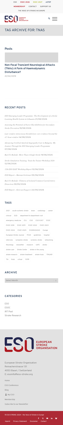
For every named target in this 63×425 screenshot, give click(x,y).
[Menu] (54, 19)
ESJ (25, 220)
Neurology (9, 245)
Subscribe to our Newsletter (16, 404)
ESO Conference (11, 385)
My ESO (10, 395)
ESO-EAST (39, 220)
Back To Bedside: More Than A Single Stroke (23, 154)
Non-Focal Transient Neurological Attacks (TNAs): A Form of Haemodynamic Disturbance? (30, 69)
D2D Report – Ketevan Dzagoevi (18, 189)
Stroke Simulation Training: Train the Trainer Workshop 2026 (30, 160)
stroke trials (39, 255)
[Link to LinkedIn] (52, 418)
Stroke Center (22, 250)
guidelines (37, 235)
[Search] (49, 19)
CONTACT (33, 6)
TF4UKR (49, 255)
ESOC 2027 (37, 2)
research (30, 245)
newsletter (20, 245)
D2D (15, 216)
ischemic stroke (36, 240)
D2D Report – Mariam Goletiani (18, 175)
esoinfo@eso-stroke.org (20, 374)
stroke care (10, 250)
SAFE (38, 245)
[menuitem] (15, 2)
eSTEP (48, 2)
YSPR (27, 259)
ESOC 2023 (44, 225)
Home (7, 381)
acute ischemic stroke (20, 211)
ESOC (48, 220)
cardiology (41, 211)
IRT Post (9, 312)
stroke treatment (26, 255)
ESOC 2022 (32, 225)
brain (33, 211)
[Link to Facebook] (38, 418)
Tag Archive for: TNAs (25, 30)
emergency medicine (13, 220)
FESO (29, 235)
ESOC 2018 (10, 225)
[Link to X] (43, 418)
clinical (8, 216)
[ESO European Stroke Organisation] (26, 19)
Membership (10, 399)
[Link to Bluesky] (56, 418)
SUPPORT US (45, 6)
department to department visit (31, 216)
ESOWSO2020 (34, 230)
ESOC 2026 (25, 2)
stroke (44, 245)
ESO (15, 2)
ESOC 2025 (22, 230)
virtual (20, 259)
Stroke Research (13, 316)
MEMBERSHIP (19, 6)
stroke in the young (37, 250)
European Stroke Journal (15, 235)
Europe (45, 230)
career (50, 211)
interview (9, 240)
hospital (47, 235)
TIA (7, 259)
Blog (6, 390)
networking (49, 240)
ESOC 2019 (21, 225)
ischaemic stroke (22, 240)
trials (13, 259)
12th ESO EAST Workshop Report (18, 169)
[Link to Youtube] (47, 418)
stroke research (11, 255)
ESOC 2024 (10, 230)
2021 (8, 211)
